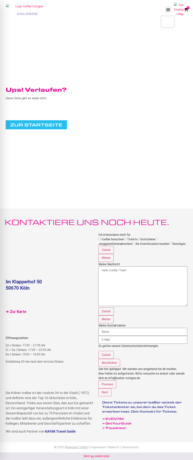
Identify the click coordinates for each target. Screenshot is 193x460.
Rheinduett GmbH (76, 447)
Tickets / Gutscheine (141, 239)
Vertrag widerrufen (96, 456)
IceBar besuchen (113, 239)
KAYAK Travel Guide (60, 431)
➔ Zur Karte (16, 311)
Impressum (98, 447)
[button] (168, 10)
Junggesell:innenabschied (115, 243)
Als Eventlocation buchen (152, 243)
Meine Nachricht (109, 264)
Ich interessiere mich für (114, 234)
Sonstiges (179, 243)
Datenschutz (130, 447)
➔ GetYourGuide (117, 423)
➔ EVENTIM (113, 419)
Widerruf (113, 447)
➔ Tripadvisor (114, 428)
